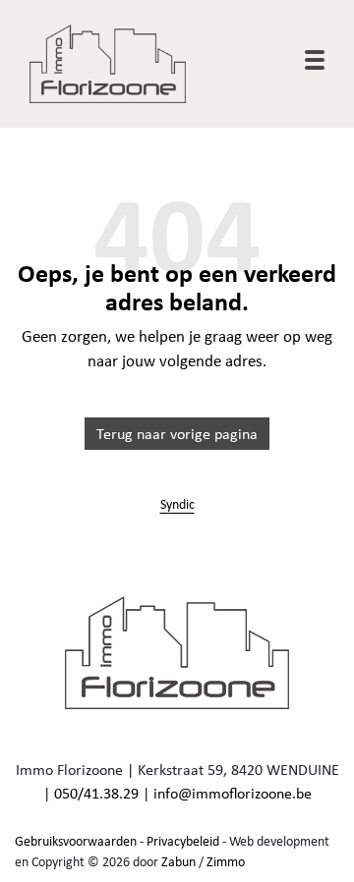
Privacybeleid (183, 841)
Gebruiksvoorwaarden (76, 841)
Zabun (178, 861)
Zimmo (225, 861)
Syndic (177, 503)
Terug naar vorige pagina (177, 433)
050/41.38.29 (96, 793)
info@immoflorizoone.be (232, 793)
